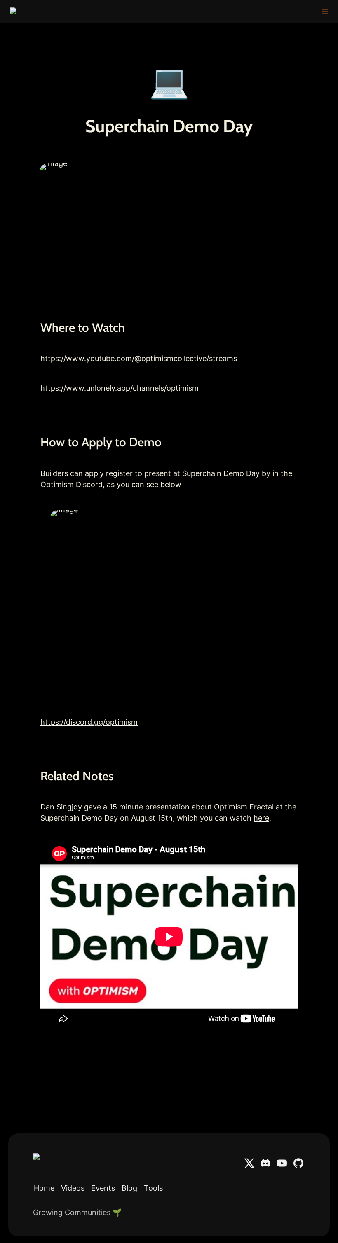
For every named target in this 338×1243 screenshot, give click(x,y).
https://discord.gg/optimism (89, 722)
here (261, 818)
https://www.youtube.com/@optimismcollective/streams (138, 358)
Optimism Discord (71, 484)
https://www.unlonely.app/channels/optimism (119, 388)
